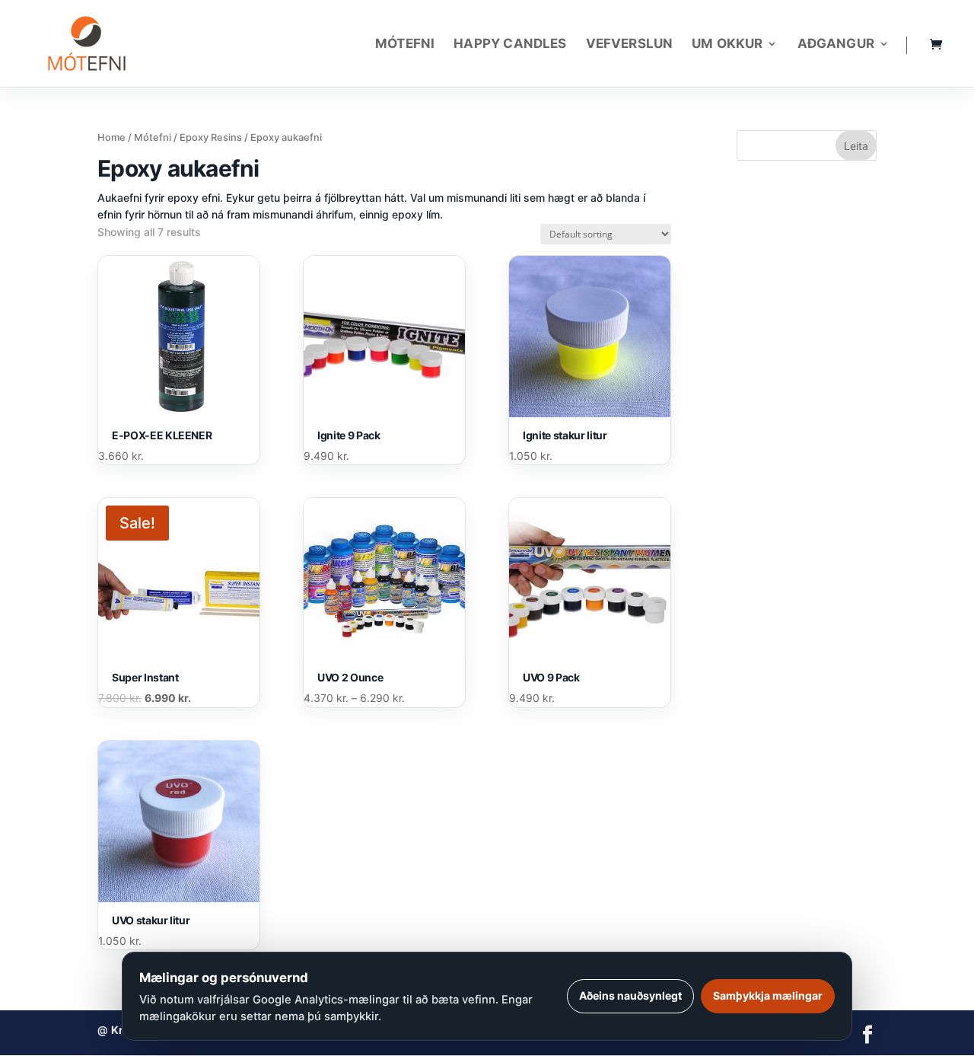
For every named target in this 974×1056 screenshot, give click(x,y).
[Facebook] (867, 1036)
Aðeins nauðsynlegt (630, 995)
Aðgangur (835, 44)
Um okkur (727, 44)
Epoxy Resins (211, 137)
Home (111, 137)
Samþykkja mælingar (768, 995)
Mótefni (404, 44)
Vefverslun (629, 44)
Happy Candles (510, 44)
